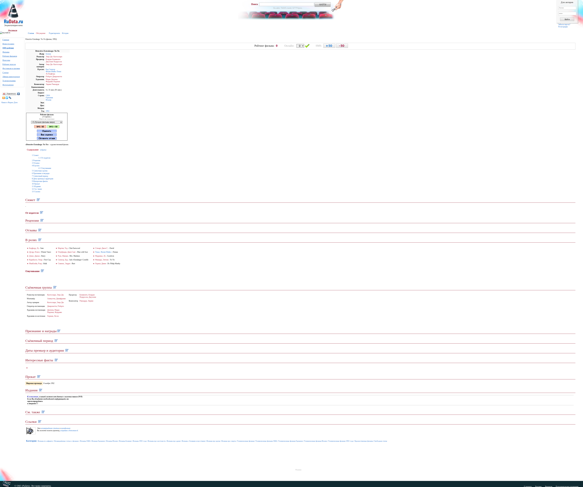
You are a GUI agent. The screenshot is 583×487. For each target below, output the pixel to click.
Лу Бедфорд (50, 74)
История (65, 33)
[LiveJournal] (10, 98)
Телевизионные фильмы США (266, 441)
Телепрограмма (9, 81)
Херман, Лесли (53, 316)
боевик (48, 54)
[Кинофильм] (31, 434)
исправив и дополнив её (69, 430)
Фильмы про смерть (228, 441)
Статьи (5, 72)
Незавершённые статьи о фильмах (66, 441)
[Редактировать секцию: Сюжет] (38, 200)
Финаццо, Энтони (101, 260)
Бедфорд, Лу (34, 248)
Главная (5, 40)
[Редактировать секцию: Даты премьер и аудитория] (66, 350)
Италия (48, 100)
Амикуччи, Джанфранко (56, 299)
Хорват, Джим (100, 263)
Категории (31, 441)
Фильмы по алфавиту (45, 441)
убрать (43, 150)
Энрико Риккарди (52, 84)
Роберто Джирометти (54, 76)
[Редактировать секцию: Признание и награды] (58, 331)
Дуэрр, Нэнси (34, 252)
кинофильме (65, 428)
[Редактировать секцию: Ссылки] (39, 422)
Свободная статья (380, 441)
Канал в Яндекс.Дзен (9, 102)
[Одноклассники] (3, 98)
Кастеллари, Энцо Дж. (55, 295)
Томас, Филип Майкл (103, 252)
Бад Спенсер (50, 69)
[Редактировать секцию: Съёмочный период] (56, 341)
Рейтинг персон (9, 64)
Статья (31, 33)
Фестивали (12, 30)
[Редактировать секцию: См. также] (43, 412)
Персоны (6, 60)
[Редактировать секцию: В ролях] (39, 240)
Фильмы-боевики (125, 441)
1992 (47, 111)
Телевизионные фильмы (245, 441)
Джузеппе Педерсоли (54, 62)
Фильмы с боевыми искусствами (193, 441)
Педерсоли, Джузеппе (88, 297)
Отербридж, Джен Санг (67, 252)
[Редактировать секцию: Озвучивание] (42, 271)
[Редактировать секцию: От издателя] (41, 213)
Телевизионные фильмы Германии (290, 441)
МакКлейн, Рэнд (35, 263)
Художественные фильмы (364, 441)
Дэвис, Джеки (34, 256)
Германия (49, 98)
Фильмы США (85, 441)
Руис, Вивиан (63, 256)
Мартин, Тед (62, 248)
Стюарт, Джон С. (101, 248)
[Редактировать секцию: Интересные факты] (56, 360)
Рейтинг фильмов (9, 56)
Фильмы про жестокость (156, 441)
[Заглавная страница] (12, 14)
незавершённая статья (50, 428)
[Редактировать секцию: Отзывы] (39, 230)
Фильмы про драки (174, 441)
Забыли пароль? (564, 24)
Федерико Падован (53, 81)
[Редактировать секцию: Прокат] (38, 377)
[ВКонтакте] (18, 94)
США (48, 95)
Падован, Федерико (54, 312)
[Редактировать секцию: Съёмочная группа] (54, 287)
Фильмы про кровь (213, 441)
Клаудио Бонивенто (53, 59)
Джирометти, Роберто (55, 306)
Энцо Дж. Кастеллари (54, 57)
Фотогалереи (8, 85)
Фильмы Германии (98, 441)
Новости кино (8, 44)
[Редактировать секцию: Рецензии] (42, 220)
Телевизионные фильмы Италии (315, 441)
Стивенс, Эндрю (64, 263)
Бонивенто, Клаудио (87, 295)
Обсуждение (40, 33)
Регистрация (563, 27)
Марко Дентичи (52, 79)
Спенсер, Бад (63, 260)
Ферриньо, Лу (100, 256)
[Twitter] (7, 98)
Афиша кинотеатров (11, 76)
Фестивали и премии (11, 68)
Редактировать (54, 33)
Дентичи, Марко (53, 310)
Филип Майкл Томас (53, 71)
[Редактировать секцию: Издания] (40, 390)
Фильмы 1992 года (140, 441)
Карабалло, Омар (35, 260)
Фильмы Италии (112, 441)
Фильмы (5, 52)
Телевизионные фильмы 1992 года (340, 441)
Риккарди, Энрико (86, 301)
